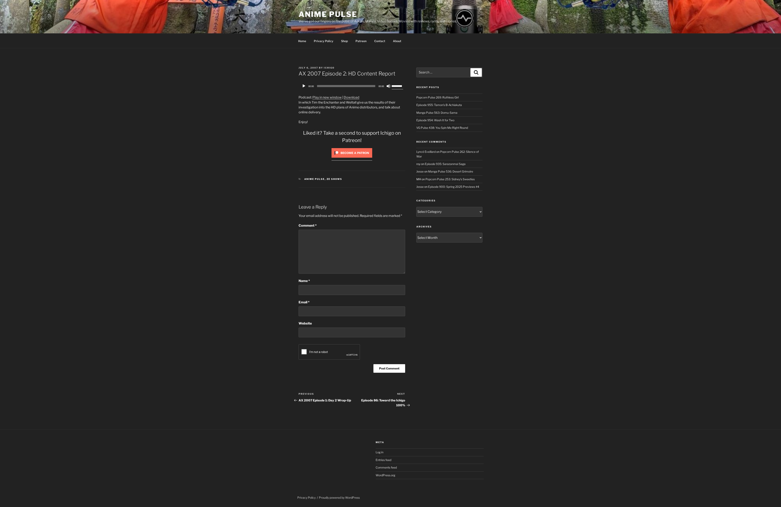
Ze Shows (334, 179)
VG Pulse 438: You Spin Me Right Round (442, 127)
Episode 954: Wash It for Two (435, 120)
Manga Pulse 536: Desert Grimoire (450, 171)
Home (302, 41)
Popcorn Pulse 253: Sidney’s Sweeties (450, 179)
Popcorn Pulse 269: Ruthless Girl (437, 97)
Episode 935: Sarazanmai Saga (445, 164)
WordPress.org (385, 475)
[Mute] (388, 86)
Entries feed (383, 460)
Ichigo (329, 67)
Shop (344, 41)
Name (304, 281)
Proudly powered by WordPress (339, 497)
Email (304, 302)
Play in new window (327, 97)
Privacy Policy (323, 41)
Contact (379, 41)
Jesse (420, 171)
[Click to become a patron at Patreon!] (352, 159)
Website (305, 323)
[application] (352, 86)
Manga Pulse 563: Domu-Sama (436, 112)
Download (351, 97)
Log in (379, 452)
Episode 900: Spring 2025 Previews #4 (453, 186)
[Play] (304, 86)
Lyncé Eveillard (426, 151)
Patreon (361, 41)
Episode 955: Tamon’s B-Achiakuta (439, 105)
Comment (308, 225)
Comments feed (386, 467)
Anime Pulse (328, 14)
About (397, 41)
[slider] (397, 85)
